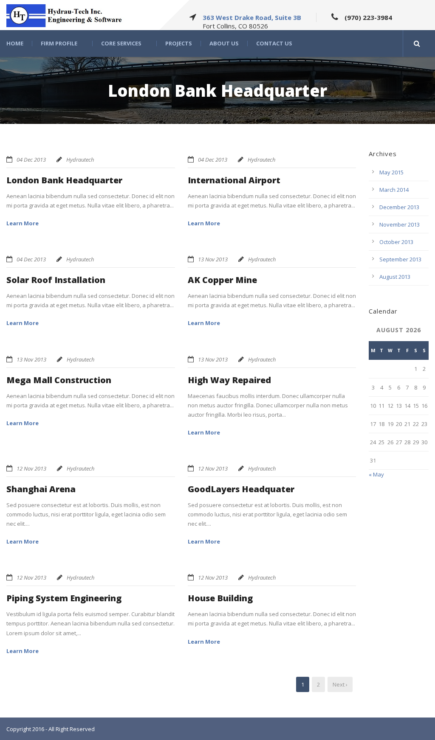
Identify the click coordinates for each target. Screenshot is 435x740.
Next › (340, 684)
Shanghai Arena (41, 489)
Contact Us (274, 43)
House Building (220, 598)
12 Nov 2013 (31, 468)
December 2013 (399, 207)
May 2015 (391, 172)
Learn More (22, 223)
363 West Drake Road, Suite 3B (252, 17)
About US (224, 43)
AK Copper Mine (222, 280)
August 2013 (394, 276)
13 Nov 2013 (213, 259)
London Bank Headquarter (64, 180)
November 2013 (399, 224)
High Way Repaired (229, 380)
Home (14, 43)
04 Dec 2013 (31, 159)
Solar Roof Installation (55, 280)
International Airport (234, 180)
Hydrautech (80, 159)
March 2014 (394, 189)
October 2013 (396, 242)
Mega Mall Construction (58, 380)
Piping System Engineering (63, 598)
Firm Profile (59, 43)
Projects (178, 43)
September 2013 (400, 259)
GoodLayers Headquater (241, 489)
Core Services (121, 43)
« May (376, 474)
